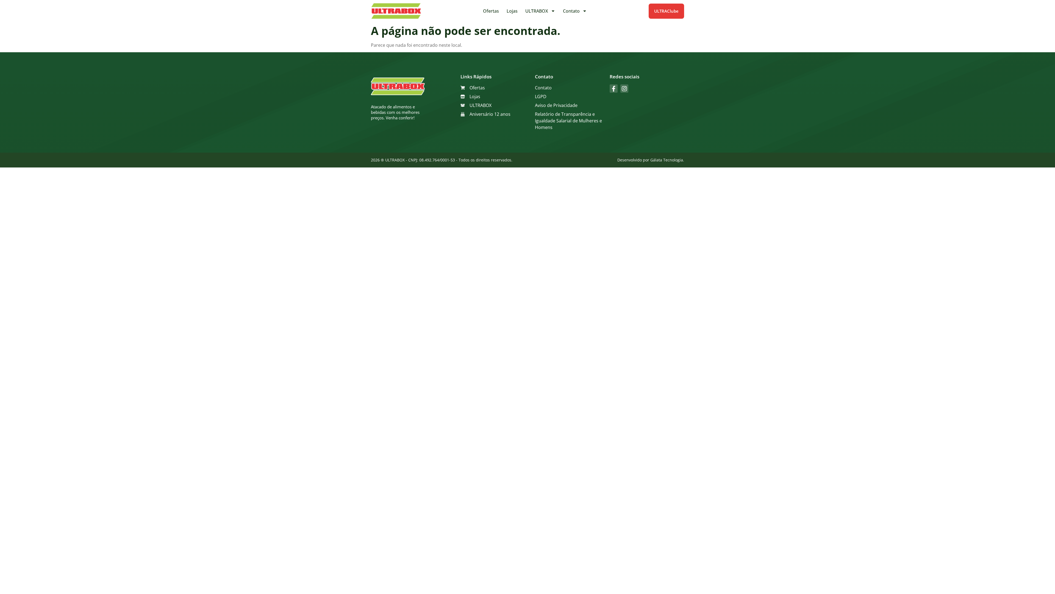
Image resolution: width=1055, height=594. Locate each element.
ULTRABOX (536, 11)
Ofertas (491, 11)
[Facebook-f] (614, 88)
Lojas (512, 11)
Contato (571, 11)
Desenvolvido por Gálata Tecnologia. (650, 160)
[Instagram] (624, 88)
